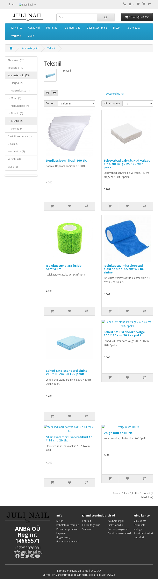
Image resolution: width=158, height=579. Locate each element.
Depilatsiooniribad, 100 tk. (66, 160)
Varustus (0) (14, 159)
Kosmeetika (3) (16, 151)
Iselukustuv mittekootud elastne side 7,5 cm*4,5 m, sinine (124, 268)
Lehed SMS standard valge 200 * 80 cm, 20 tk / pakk (124, 333)
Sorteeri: (51, 103)
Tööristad (51, 27)
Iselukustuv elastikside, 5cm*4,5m (64, 267)
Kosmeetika (133, 27)
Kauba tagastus (91, 525)
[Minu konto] (131, 4)
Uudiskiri (139, 537)
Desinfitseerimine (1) (19, 136)
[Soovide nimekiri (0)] (138, 4)
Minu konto (140, 521)
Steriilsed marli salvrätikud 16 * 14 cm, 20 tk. (69, 438)
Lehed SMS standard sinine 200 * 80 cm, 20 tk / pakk (66, 372)
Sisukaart (87, 529)
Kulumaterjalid (72, 27)
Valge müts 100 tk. (118, 433)
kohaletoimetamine (67, 525)
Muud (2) (13, 166)
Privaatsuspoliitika (67, 529)
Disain (116, 27)
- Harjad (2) (15, 83)
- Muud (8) (14, 98)
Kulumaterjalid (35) (18, 75)
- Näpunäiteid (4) (18, 106)
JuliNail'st (16, 27)
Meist (59, 521)
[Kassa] (149, 4)
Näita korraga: (112, 103)
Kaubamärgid (116, 521)
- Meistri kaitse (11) (19, 90)
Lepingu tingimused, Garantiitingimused (67, 537)
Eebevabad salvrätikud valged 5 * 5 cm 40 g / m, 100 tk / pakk (127, 163)
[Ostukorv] (143, 4)
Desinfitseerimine (97, 27)
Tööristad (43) (16, 67)
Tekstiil (51, 48)
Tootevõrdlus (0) (113, 93)
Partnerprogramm (118, 529)
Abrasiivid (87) (16, 60)
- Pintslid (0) (15, 113)
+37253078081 (27, 548)
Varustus (16, 36)
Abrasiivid (34, 27)
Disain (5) (13, 144)
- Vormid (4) (15, 128)
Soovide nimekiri (143, 533)
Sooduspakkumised (119, 533)
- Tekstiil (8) (15, 121)
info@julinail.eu (28, 552)
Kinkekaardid (115, 525)
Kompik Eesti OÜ (91, 570)
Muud (31, 36)
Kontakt (86, 521)
